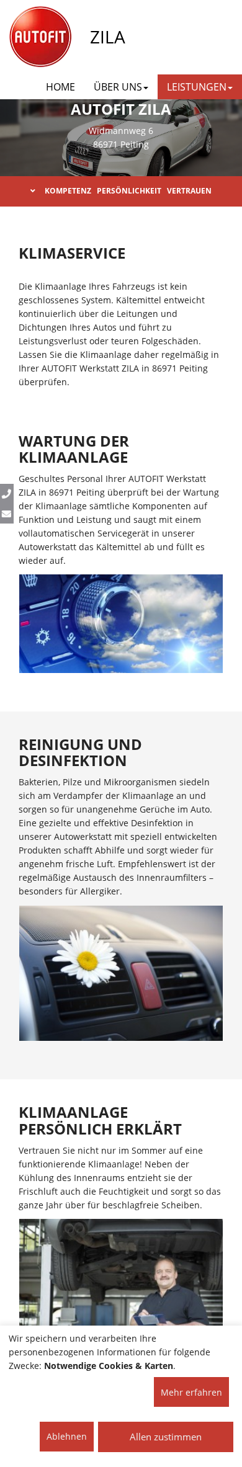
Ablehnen (67, 1436)
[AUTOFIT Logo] (40, 37)
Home (60, 87)
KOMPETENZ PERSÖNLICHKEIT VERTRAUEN (128, 190)
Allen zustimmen (166, 1436)
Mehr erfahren (191, 1392)
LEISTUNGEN (196, 87)
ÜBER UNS (118, 87)
